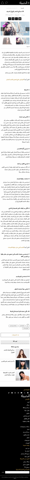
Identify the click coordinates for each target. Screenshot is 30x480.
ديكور (28, 437)
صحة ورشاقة (26, 408)
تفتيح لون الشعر (25, 328)
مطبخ (28, 413)
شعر (27, 325)
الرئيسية (22, 8)
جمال (28, 405)
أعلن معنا (27, 456)
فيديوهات (26, 440)
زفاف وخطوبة (26, 421)
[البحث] (6, 3)
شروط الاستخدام (25, 454)
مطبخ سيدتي (26, 464)
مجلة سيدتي (26, 462)
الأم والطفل (26, 419)
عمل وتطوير (26, 435)
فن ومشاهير (26, 416)
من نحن (27, 448)
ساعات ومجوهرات (24, 427)
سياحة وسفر (26, 432)
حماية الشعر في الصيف (13, 325)
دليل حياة (26, 410)
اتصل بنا (27, 451)
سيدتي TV (26, 467)
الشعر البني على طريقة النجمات (16, 247)
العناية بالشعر (22, 325)
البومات (27, 443)
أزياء (28, 402)
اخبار (28, 429)
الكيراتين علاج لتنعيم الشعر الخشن (15, 79)
